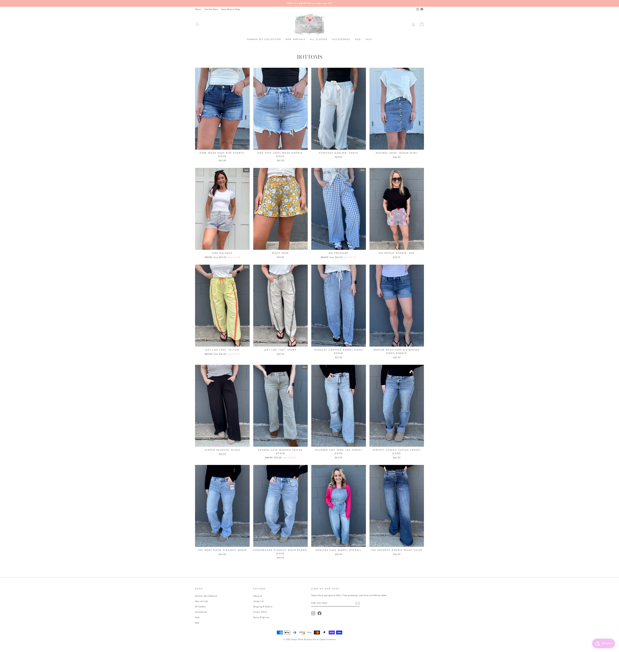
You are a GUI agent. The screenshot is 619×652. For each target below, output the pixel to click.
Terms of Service (261, 617)
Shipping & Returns (262, 606)
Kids (358, 39)
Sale (369, 39)
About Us (257, 595)
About (198, 9)
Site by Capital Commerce (324, 639)
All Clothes (318, 39)
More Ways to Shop (230, 9)
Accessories (341, 39)
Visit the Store (211, 9)
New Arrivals (295, 39)
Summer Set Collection (264, 39)
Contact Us (258, 601)
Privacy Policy (260, 611)
